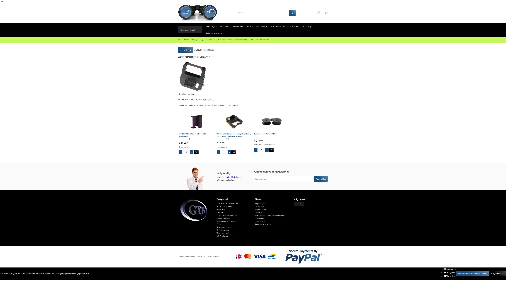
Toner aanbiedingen (224, 233)
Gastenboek (293, 26)
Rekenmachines (223, 227)
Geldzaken (221, 209)
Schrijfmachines (223, 230)
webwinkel (216, 256)
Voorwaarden (237, 26)
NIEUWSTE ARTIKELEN (227, 203)
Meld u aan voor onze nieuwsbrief (270, 26)
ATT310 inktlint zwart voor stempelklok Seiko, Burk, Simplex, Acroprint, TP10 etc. (234, 135)
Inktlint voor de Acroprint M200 (265, 134)
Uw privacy (306, 26)
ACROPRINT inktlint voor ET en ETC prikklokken (192, 135)
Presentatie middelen (225, 221)
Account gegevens (214, 33)
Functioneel (450, 269)
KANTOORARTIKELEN (226, 215)
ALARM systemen (224, 206)
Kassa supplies (223, 218)
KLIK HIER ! (234, 105)
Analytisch (451, 272)
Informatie (224, 26)
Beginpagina (211, 26)
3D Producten (222, 236)
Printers (219, 224)
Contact (249, 26)
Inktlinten (220, 212)
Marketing (450, 276)
